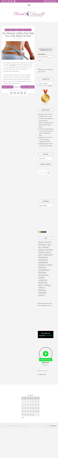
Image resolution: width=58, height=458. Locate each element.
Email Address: (41, 54)
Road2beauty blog (43, 282)
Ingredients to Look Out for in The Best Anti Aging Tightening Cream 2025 (46, 139)
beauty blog (48, 242)
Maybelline (49, 265)
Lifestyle (19, 29)
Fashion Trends (49, 249)
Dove (40, 247)
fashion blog (46, 247)
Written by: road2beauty (27, 87)
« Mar (22, 417)
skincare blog (47, 285)
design (49, 244)
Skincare (41, 285)
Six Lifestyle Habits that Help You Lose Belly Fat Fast (18, 34)
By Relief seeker (42, 374)
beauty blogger (42, 244)
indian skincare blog (43, 262)
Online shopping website (44, 270)
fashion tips (41, 249)
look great (12, 65)
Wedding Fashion (42, 292)
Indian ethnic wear (43, 257)
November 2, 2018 (7, 87)
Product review (42, 272)
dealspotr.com (45, 364)
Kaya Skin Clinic (42, 265)
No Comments (18, 38)
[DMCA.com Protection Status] (42, 232)
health (40, 254)
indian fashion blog (43, 259)
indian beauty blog (47, 254)
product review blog (43, 275)
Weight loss (27, 29)
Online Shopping (42, 267)
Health (13, 29)
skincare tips (41, 287)
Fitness (7, 29)
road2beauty (42, 277)
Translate (49, 85)
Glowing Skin (41, 252)
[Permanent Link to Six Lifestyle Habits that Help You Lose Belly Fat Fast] (18, 59)
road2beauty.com (43, 280)
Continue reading (18, 87)
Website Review (42, 290)
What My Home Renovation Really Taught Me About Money (46, 125)
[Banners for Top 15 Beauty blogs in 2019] (45, 71)
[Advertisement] (14, 399)
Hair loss (48, 252)
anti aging (41, 242)
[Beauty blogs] (45, 104)
